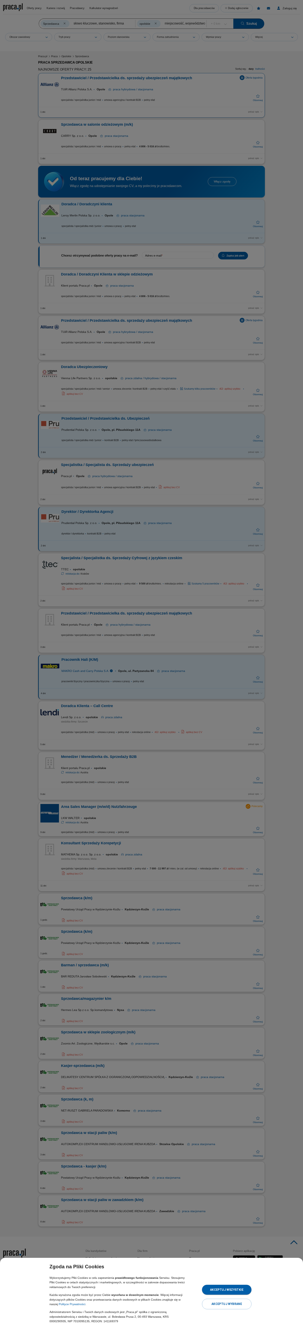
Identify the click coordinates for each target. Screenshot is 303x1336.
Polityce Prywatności (72, 1304)
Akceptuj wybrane (226, 1304)
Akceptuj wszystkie (226, 1289)
